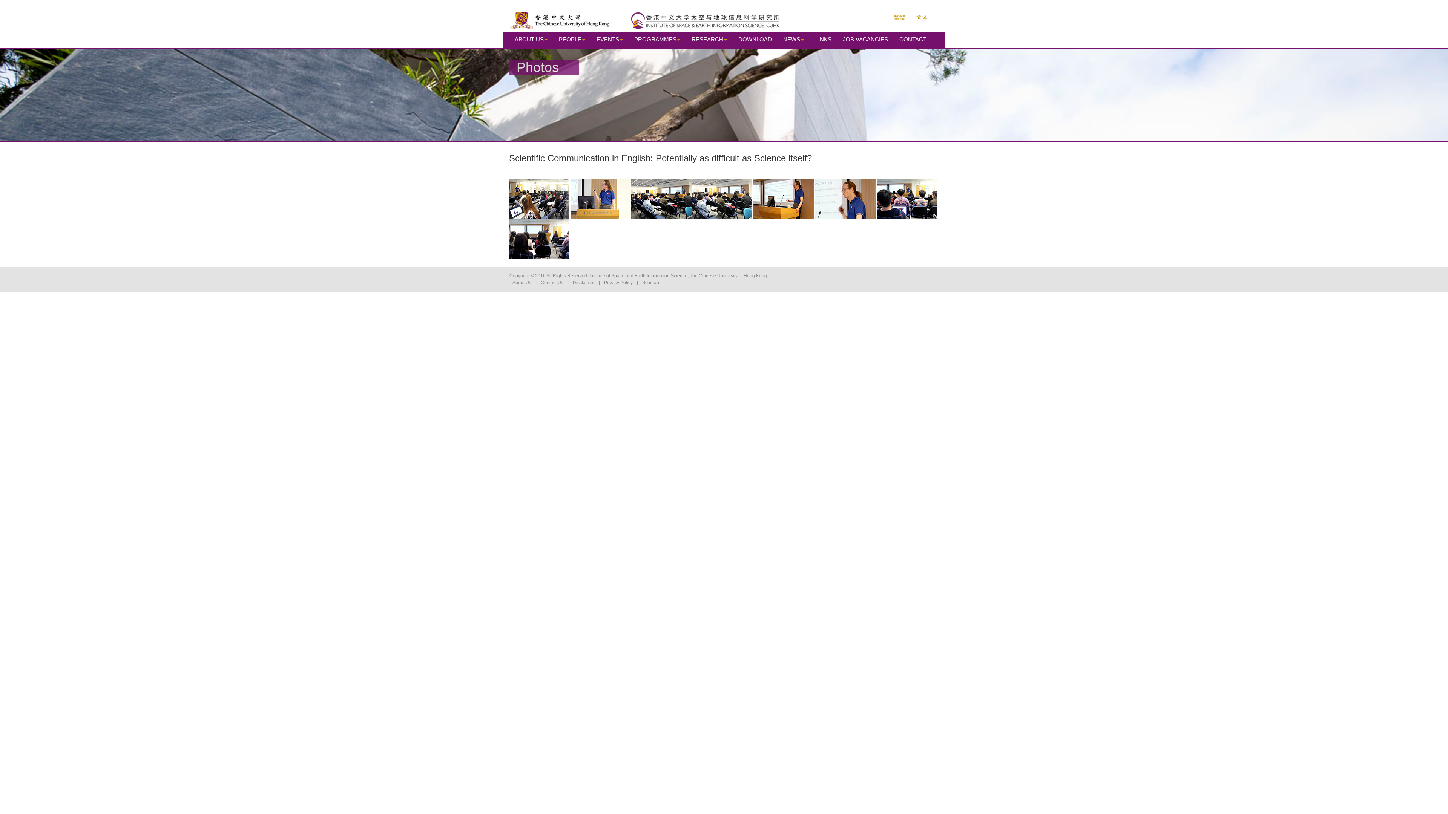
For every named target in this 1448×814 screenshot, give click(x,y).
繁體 (899, 17)
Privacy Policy (618, 282)
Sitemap (650, 282)
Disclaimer (584, 282)
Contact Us (552, 282)
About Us (521, 282)
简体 (922, 17)
